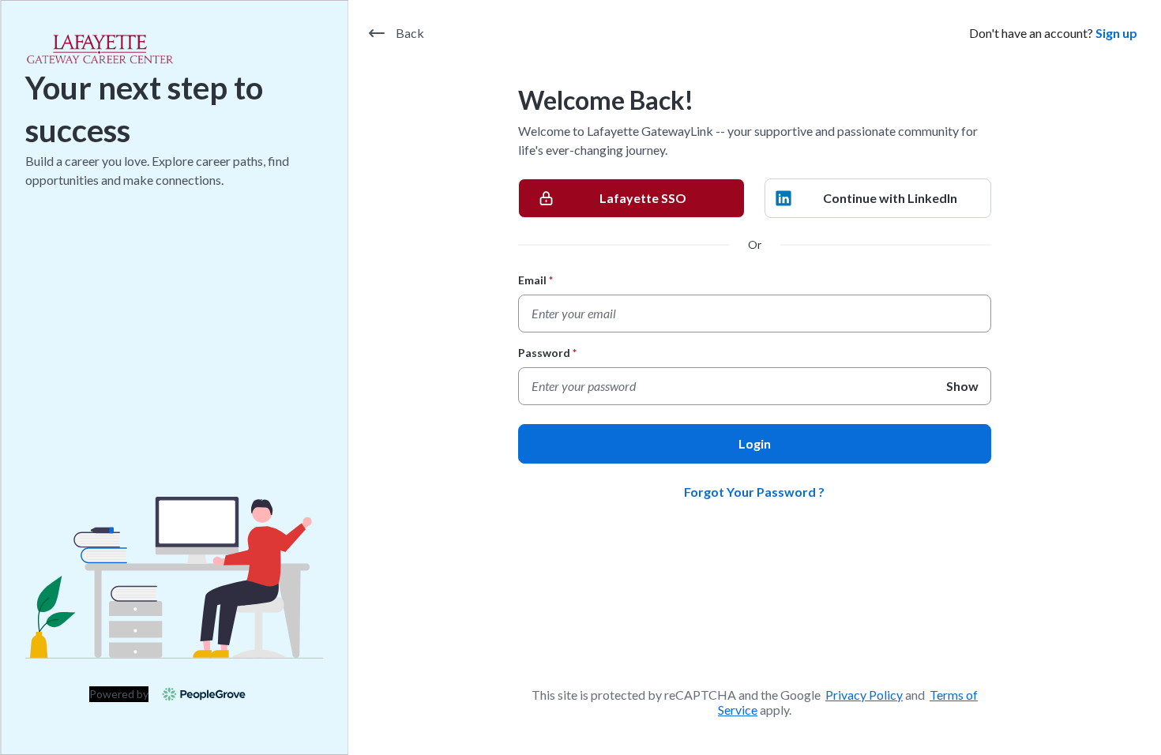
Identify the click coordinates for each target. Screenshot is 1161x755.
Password (547, 352)
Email (536, 280)
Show (962, 385)
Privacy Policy (864, 694)
